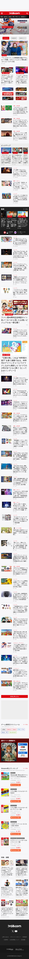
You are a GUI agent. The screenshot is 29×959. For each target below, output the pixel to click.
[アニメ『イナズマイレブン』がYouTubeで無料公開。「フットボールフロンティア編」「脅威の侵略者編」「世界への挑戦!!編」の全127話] (12, 214)
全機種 (3, 729)
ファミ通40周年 (9, 314)
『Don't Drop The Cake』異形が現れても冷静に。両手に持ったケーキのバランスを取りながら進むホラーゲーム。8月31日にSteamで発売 (20, 254)
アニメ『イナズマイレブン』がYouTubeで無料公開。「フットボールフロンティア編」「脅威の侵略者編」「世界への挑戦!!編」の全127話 (12, 222)
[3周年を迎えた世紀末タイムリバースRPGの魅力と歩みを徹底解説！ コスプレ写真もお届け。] (6, 530)
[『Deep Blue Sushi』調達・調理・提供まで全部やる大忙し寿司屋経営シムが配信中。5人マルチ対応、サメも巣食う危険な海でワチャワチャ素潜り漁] (6, 466)
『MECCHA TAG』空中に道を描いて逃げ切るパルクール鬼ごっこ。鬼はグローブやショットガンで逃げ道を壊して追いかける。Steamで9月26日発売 (20, 634)
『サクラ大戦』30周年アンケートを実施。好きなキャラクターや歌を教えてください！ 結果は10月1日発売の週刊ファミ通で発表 (14, 30)
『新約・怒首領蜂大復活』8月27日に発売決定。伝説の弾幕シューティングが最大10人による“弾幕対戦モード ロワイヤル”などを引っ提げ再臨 (20, 481)
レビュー (15, 153)
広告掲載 (23, 939)
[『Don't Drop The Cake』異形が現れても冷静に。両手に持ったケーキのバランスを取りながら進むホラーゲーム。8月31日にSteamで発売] (6, 252)
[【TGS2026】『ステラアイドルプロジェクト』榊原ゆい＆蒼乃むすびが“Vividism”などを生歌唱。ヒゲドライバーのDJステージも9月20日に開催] (6, 403)
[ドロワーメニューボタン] (2, 13)
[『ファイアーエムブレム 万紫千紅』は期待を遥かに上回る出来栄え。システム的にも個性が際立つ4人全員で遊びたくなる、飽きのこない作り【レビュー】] (22, 862)
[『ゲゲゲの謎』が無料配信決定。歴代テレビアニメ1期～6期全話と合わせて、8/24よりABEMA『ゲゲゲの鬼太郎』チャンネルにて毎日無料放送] (6, 594)
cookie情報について (14, 939)
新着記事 (14, 38)
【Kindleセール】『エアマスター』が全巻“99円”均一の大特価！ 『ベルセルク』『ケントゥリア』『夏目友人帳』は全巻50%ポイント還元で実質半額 (7, 79)
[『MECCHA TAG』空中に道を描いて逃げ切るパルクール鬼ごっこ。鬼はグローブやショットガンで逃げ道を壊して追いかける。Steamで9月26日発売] (6, 632)
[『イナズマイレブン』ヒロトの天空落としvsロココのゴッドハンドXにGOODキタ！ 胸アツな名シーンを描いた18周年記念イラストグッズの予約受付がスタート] (6, 331)
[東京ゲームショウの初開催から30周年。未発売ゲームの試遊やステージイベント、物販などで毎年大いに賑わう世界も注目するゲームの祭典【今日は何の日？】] (6, 428)
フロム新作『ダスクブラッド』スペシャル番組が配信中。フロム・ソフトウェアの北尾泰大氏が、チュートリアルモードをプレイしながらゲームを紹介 (20, 172)
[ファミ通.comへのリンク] (14, 13)
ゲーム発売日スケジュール (10, 724)
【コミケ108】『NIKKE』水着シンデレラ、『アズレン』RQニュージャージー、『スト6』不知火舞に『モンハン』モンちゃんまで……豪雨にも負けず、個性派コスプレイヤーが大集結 (20, 185)
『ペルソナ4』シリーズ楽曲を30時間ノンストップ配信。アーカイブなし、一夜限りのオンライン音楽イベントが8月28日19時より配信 (20, 583)
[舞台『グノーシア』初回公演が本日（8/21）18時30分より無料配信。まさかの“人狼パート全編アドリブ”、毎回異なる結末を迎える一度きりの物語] (6, 658)
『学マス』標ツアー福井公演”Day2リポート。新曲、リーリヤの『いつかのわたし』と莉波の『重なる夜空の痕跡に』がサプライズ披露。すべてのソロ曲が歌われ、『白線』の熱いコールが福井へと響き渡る (20, 507)
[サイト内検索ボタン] (27, 13)
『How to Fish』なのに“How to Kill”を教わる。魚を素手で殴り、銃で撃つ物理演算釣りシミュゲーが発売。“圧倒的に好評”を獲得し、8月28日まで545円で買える (20, 456)
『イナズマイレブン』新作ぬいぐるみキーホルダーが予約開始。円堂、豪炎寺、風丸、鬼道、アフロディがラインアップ (20, 292)
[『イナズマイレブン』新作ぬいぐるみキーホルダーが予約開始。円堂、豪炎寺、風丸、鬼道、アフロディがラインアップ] (6, 290)
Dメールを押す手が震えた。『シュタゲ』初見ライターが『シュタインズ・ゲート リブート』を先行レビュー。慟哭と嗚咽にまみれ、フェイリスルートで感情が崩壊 (17, 159)
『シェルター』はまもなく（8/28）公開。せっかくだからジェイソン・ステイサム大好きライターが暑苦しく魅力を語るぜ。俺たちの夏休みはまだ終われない (22, 79)
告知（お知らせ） (17, 681)
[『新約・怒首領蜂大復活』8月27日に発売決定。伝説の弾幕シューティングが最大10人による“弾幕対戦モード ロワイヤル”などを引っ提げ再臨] (6, 479)
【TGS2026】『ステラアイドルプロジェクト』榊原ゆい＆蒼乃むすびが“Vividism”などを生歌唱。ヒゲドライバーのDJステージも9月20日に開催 (20, 405)
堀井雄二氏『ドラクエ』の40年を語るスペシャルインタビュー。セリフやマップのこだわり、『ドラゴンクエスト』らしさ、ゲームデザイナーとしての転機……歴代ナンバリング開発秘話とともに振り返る (7, 891)
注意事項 (6, 939)
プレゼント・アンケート (7, 27)
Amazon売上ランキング (9, 768)
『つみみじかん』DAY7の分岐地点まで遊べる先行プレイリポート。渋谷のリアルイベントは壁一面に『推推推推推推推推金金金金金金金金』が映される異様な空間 (20, 494)
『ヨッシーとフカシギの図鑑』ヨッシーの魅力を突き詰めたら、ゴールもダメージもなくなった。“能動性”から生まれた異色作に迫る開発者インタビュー (22, 911)
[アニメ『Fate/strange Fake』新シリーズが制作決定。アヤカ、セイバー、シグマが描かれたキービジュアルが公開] (6, 391)
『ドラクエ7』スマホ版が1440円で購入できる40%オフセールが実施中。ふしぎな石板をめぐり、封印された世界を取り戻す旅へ (20, 198)
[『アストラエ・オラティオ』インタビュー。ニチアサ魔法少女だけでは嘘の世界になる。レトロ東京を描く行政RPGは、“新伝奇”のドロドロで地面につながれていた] (6, 150)
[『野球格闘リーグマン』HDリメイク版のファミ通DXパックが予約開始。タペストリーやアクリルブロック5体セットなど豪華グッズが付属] (6, 441)
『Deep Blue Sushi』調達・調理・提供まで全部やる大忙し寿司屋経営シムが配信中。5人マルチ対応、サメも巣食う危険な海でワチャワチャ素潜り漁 (20, 468)
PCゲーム (17, 16)
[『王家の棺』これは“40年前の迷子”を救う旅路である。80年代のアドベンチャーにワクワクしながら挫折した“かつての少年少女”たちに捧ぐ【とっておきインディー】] (23, 214)
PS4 (23, 729)
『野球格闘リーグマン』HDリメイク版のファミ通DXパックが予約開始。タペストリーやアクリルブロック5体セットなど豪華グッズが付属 (20, 443)
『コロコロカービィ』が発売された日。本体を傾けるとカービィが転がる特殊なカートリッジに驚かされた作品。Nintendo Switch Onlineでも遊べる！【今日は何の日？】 (20, 110)
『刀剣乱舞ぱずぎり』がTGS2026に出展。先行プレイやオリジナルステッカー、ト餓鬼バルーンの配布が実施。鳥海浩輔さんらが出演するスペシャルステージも (20, 609)
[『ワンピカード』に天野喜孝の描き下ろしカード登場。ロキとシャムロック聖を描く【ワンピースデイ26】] (14, 48)
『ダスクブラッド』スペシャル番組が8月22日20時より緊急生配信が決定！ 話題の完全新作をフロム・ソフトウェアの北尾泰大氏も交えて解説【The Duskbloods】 (20, 558)
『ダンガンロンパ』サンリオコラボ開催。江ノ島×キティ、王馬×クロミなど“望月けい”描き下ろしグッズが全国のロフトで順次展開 (20, 519)
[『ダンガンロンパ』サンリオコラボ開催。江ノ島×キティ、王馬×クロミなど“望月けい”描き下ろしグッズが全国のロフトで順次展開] (6, 517)
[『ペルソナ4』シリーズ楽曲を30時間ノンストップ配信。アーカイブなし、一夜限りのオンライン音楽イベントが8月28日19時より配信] (6, 581)
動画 (2, 209)
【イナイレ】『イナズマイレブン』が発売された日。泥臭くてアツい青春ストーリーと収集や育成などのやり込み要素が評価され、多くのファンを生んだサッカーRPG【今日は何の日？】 (20, 417)
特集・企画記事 (5, 73)
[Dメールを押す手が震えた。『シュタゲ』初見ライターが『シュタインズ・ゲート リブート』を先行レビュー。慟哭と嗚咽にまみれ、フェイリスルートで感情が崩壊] (17, 150)
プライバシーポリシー (15, 937)
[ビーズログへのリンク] (20, 949)
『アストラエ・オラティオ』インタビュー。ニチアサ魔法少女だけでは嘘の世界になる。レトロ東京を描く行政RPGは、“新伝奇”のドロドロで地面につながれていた (6, 159)
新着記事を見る (14, 696)
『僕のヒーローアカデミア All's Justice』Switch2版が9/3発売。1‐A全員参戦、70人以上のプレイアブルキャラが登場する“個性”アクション (20, 622)
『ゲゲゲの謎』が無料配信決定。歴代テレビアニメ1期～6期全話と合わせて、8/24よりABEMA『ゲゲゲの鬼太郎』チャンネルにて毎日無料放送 (20, 596)
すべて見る (25, 209)
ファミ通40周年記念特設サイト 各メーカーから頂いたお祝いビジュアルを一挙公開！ (14, 320)
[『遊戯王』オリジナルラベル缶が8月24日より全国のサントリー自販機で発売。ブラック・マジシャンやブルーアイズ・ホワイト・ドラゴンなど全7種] (6, 277)
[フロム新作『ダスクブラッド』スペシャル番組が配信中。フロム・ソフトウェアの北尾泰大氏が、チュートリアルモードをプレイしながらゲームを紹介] (6, 170)
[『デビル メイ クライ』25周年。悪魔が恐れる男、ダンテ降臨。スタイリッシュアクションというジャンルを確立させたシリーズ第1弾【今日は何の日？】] (6, 133)
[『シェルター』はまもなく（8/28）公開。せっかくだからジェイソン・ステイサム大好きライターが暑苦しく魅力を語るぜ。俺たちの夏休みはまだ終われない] (22, 70)
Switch (10, 16)
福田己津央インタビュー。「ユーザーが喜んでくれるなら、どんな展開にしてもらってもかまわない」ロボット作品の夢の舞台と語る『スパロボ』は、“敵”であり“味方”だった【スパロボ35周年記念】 (20, 673)
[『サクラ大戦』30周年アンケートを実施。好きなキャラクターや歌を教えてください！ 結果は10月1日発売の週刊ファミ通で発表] (14, 26)
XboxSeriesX (13, 732)
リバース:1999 (18, 528)
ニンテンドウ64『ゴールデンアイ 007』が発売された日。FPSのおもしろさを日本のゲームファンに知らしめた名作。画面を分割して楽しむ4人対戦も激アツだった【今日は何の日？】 (20, 123)
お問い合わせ (5, 937)
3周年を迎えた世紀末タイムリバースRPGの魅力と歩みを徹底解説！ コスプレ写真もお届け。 (20, 532)
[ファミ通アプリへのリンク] (9, 949)
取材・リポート (16, 180)
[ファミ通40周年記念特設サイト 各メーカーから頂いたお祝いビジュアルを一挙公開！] (14, 307)
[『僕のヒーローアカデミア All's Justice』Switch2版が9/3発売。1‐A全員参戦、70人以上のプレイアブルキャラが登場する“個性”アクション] (6, 620)
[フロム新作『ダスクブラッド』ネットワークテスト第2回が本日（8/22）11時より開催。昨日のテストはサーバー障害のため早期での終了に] (6, 379)
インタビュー (5, 153)
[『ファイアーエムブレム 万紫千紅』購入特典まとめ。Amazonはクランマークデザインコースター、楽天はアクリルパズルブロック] (7, 902)
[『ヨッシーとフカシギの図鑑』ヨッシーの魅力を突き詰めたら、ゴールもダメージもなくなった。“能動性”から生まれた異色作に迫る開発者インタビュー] (22, 902)
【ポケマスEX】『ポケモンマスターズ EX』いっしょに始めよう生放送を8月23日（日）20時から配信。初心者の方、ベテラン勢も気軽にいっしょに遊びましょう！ (20, 685)
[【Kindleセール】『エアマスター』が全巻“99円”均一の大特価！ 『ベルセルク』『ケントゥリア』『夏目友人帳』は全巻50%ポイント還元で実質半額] (7, 70)
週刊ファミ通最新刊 (8, 740)
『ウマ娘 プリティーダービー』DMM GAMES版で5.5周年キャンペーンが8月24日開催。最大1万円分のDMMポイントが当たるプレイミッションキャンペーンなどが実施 (20, 241)
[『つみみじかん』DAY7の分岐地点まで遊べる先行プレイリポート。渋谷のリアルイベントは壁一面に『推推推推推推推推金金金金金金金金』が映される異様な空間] (6, 492)
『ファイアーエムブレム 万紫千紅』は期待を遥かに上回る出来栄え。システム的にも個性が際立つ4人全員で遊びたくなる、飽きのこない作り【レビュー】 (22, 871)
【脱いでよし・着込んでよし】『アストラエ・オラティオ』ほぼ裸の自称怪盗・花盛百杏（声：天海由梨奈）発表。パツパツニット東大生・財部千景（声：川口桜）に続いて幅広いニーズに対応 (20, 545)
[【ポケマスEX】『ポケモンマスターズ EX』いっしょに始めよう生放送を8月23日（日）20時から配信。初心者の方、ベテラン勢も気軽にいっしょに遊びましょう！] (6, 683)
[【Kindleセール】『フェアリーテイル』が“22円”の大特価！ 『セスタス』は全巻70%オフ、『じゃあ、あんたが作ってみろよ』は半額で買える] (7, 862)
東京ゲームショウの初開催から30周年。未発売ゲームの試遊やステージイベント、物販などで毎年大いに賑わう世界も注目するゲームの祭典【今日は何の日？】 (20, 430)
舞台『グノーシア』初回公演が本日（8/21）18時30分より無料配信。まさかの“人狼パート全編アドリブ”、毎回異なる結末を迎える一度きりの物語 (20, 660)
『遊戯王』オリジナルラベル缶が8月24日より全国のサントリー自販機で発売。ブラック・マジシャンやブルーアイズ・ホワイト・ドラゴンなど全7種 (20, 280)
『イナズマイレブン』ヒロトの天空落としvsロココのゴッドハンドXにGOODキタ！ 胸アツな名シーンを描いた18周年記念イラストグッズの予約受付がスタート (20, 333)
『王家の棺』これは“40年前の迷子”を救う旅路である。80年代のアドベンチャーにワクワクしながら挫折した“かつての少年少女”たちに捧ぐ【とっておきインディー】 (23, 222)
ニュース (4, 55)
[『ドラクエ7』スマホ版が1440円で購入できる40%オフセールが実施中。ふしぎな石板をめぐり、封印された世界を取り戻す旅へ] (6, 196)
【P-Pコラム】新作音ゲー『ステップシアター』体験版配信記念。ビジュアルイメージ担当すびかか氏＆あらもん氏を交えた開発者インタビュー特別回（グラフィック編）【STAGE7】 (20, 571)
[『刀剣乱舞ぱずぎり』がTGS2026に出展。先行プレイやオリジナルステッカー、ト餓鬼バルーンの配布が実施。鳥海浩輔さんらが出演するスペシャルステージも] (6, 607)
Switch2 (6, 16)
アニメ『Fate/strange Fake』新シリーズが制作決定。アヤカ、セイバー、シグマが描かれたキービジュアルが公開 (20, 393)
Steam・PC (5, 732)
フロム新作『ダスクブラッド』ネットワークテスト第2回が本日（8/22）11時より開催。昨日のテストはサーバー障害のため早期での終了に (20, 381)
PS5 (14, 16)
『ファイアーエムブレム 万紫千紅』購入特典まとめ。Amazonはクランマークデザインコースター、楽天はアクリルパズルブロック (7, 911)
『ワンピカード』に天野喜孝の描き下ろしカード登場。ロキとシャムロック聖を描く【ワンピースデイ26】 (14, 60)
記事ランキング (23, 38)
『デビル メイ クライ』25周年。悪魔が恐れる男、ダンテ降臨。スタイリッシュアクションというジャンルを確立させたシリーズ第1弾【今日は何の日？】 (20, 136)
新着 (2, 16)
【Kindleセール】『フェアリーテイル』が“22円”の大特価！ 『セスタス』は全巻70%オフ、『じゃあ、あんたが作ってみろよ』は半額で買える (7, 871)
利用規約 (25, 937)
